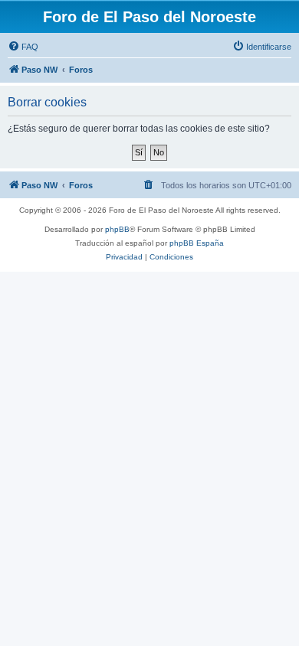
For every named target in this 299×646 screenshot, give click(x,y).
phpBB (117, 229)
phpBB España (196, 243)
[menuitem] (23, 47)
